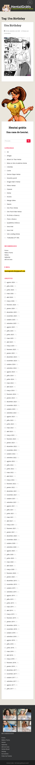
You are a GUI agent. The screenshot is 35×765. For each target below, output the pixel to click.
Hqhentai (7, 257)
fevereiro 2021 (11, 528)
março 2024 (10, 390)
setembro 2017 (11, 681)
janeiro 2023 (11, 443)
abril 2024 (10, 387)
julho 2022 (10, 465)
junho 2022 (10, 469)
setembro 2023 (11, 413)
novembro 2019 (12, 584)
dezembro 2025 (12, 312)
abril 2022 (10, 476)
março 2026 (10, 301)
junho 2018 (10, 648)
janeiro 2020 (11, 577)
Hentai (9, 193)
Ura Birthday (12, 25)
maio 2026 (10, 293)
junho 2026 (10, 290)
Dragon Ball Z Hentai (13, 182)
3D (8, 152)
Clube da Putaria (6, 756)
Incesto (9, 197)
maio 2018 (10, 651)
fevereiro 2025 (11, 349)
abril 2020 (10, 566)
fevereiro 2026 (11, 305)
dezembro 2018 (12, 625)
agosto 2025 (11, 327)
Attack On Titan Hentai (14, 159)
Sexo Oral (10, 230)
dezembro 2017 (12, 670)
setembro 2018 (11, 636)
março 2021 (10, 525)
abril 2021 (10, 521)
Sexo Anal (10, 226)
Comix (9, 170)
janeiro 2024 (11, 398)
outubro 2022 (11, 454)
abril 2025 (10, 342)
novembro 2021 (12, 495)
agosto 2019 (11, 595)
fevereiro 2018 (11, 662)
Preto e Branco (12, 219)
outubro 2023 (11, 409)
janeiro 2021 (11, 532)
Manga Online (11, 200)
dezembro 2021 (12, 491)
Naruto (9, 204)
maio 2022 (10, 472)
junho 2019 (10, 603)
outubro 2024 (11, 364)
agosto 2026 (11, 282)
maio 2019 (10, 607)
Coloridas (10, 167)
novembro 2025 (12, 316)
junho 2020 (10, 558)
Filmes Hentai (11, 185)
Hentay (3, 751)
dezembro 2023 (12, 402)
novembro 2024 (12, 361)
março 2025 (10, 346)
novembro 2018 (12, 629)
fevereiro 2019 (11, 618)
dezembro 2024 (12, 357)
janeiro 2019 (11, 621)
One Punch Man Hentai (14, 211)
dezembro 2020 (12, 536)
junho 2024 (10, 379)
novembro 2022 (12, 450)
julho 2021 (10, 510)
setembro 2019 (11, 592)
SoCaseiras (4, 754)
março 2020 (10, 569)
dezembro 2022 (12, 446)
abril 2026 (10, 297)
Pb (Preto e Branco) (13, 215)
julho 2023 (10, 420)
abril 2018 (10, 655)
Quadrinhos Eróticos (13, 223)
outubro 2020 (11, 543)
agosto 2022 (11, 461)
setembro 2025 (11, 323)
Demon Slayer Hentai (13, 174)
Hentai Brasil (5, 749)
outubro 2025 (11, 320)
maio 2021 (10, 517)
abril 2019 (10, 610)
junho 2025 (10, 334)
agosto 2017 (11, 685)
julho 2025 (10, 331)
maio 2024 (10, 383)
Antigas (9, 156)
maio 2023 (10, 428)
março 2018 (10, 659)
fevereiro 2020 (11, 573)
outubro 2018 (11, 633)
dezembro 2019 (12, 580)
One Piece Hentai (12, 208)
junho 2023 (10, 424)
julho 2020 (10, 554)
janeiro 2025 (11, 353)
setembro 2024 (11, 368)
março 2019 (10, 614)
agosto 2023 (11, 416)
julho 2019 (10, 599)
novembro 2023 (12, 405)
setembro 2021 (11, 502)
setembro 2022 (11, 457)
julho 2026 (10, 286)
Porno (6, 250)
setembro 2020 (11, 547)
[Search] (29, 141)
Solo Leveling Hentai (13, 234)
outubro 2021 (11, 498)
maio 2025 (10, 338)
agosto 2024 (11, 372)
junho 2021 (10, 513)
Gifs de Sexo (8, 259)
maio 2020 (10, 562)
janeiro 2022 (11, 487)
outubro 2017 (11, 677)
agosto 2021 (11, 506)
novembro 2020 (12, 539)
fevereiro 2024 (11, 394)
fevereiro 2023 (11, 439)
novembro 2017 (12, 674)
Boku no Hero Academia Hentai (17, 163)
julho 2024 (10, 375)
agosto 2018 (11, 640)
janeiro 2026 (11, 308)
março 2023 (10, 435)
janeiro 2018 (11, 666)
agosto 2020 (11, 551)
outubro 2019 (11, 588)
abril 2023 (10, 431)
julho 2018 (10, 644)
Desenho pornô (12, 178)
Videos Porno (8, 253)
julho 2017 (10, 689)
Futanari (9, 189)
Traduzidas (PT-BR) (13, 238)
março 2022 (10, 480)
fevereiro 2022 (11, 484)
